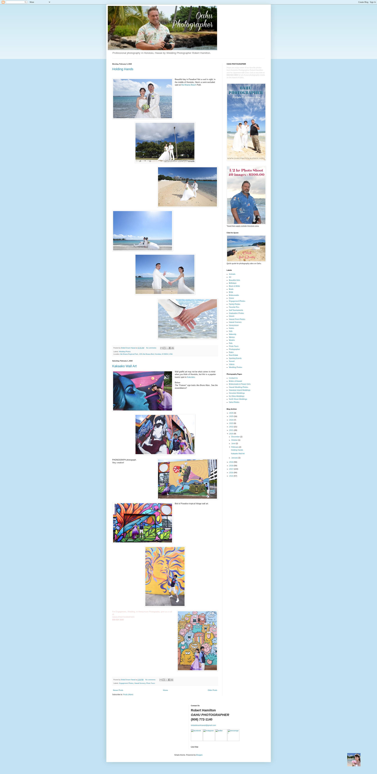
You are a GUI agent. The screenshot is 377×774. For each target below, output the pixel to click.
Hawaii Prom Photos (237, 319)
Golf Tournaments (236, 310)
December (235, 437)
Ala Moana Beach (188, 85)
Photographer (234, 349)
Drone (231, 298)
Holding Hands (122, 69)
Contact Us (233, 378)
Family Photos (234, 304)
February (235, 447)
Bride (231, 292)
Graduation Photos (236, 313)
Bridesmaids (234, 295)
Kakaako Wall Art (124, 366)
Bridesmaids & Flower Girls (239, 384)
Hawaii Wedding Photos (238, 387)
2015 (231, 476)
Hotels (231, 328)
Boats (231, 289)
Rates (231, 352)
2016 (231, 473)
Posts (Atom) (128, 695)
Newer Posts (118, 690)
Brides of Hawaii (235, 381)
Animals (232, 274)
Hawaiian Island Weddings (239, 390)
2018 (231, 466)
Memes (232, 337)
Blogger (199, 755)
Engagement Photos (126, 683)
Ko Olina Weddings (236, 396)
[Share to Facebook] (169, 348)
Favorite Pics (234, 307)
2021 (231, 430)
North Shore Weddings (238, 399)
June (233, 443)
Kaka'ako (191, 377)
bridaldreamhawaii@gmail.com (203, 725)
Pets (230, 343)
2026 (231, 413)
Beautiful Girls (234, 280)
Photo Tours (150, 683)
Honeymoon (234, 325)
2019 (231, 462)
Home (165, 690)
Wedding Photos (125, 351)
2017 (231, 469)
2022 (231, 427)
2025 (231, 416)
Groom (231, 316)
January (234, 458)
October (234, 440)
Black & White (234, 286)
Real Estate (233, 355)
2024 (231, 420)
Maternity (232, 334)
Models (232, 340)
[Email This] (161, 348)
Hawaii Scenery (139, 683)
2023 (231, 423)
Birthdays (232, 283)
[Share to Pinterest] (172, 348)
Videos (231, 364)
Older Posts (212, 690)
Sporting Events (235, 358)
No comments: (151, 348)
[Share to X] (167, 348)
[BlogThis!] (164, 348)
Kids (230, 331)
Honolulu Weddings (237, 393)
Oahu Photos (234, 402)
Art (230, 277)
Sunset (231, 361)
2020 (231, 434)
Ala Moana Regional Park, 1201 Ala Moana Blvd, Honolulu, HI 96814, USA (146, 354)
